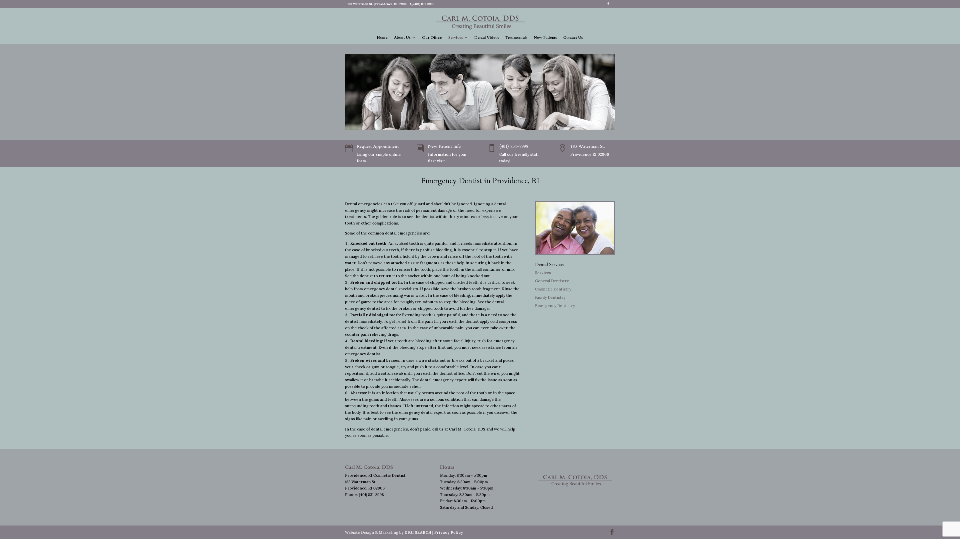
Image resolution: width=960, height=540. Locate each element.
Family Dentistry (550, 297)
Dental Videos (486, 38)
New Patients (545, 38)
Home (382, 38)
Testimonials (516, 38)
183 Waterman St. (587, 146)
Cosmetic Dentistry (553, 289)
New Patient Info (444, 146)
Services (455, 38)
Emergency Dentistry (555, 305)
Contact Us (573, 38)
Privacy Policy (448, 532)
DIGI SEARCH (417, 532)
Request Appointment (378, 146)
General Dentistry (552, 280)
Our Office (432, 38)
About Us (402, 38)
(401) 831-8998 (513, 146)
